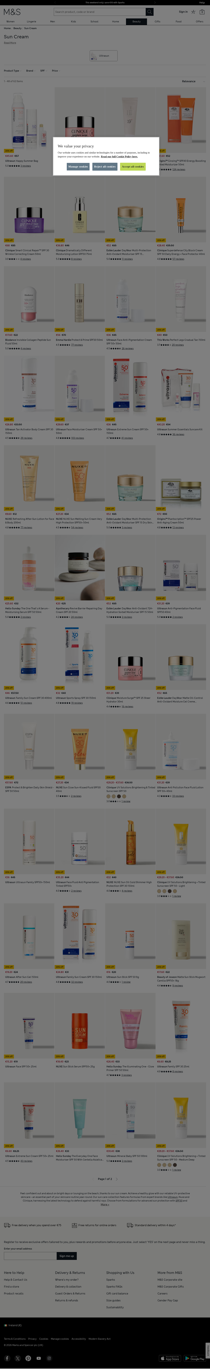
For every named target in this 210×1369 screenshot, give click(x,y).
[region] (106, 156)
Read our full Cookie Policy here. (119, 156)
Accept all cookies (133, 166)
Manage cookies (78, 166)
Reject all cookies (105, 166)
